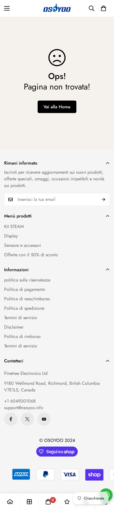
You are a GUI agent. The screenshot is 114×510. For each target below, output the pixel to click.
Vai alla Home (57, 107)
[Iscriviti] (103, 199)
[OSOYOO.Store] (57, 8)
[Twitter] (27, 419)
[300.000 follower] (10, 419)
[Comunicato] (44, 419)
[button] (103, 8)
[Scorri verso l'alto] (104, 480)
